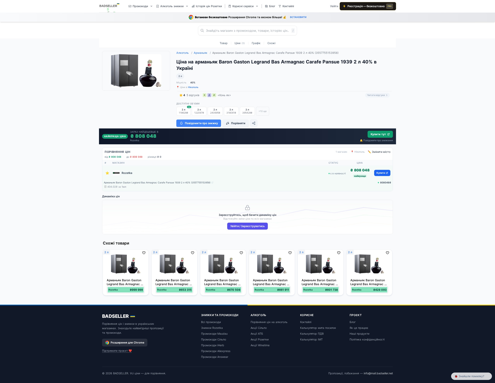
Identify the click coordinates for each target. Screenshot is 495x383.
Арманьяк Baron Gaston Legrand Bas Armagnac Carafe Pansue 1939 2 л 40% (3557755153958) (157, 182)
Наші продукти (359, 333)
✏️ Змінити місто (379, 151)
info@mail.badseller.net (378, 373)
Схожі (271, 43)
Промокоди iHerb (212, 345)
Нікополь (193, 87)
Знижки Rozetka (212, 327)
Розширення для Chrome (127, 342)
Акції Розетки (260, 339)
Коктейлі (305, 322)
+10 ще (263, 111)
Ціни (240, 43)
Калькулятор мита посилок (318, 327)
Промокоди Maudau (214, 333)
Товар (224, 43)
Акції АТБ (257, 333)
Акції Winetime (260, 345)
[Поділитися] (253, 123)
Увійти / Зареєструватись (247, 226)
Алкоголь (184, 52)
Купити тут (378, 134)
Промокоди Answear (214, 356)
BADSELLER (115, 316)
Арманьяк (202, 52)
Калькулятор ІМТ (311, 339)
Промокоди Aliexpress (215, 351)
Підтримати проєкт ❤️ (117, 350)
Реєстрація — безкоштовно (369, 6)
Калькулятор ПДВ (312, 333)
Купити (380, 172)
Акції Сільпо (259, 327)
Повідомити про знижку (201, 123)
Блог (353, 322)
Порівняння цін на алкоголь (269, 322)
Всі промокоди (211, 322)
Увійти (334, 6)
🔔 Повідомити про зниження (376, 140)
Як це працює (359, 327)
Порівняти (238, 123)
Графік (256, 43)
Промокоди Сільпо (213, 339)
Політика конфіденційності (367, 339)
